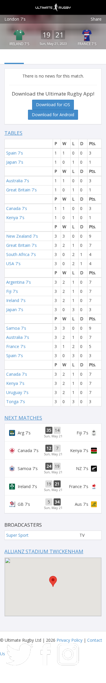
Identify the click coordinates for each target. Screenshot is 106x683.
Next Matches (23, 417)
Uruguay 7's (17, 392)
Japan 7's (14, 162)
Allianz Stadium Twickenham (43, 551)
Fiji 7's (12, 291)
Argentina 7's (18, 282)
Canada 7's (16, 208)
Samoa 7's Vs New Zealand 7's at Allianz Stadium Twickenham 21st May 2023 (53, 468)
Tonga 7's (15, 401)
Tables (13, 132)
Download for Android (53, 114)
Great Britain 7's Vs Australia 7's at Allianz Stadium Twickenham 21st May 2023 (53, 504)
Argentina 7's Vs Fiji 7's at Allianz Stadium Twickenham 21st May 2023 (53, 432)
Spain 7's (14, 153)
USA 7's (13, 263)
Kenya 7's (15, 217)
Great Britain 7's (21, 190)
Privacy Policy (69, 640)
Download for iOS (53, 104)
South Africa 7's (21, 254)
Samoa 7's (16, 328)
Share (96, 19)
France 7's (87, 43)
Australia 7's (17, 180)
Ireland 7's (19, 43)
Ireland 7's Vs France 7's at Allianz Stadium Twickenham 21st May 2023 (53, 486)
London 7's (15, 19)
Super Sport (17, 535)
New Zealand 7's (22, 236)
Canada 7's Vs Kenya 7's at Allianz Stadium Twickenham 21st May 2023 (53, 450)
